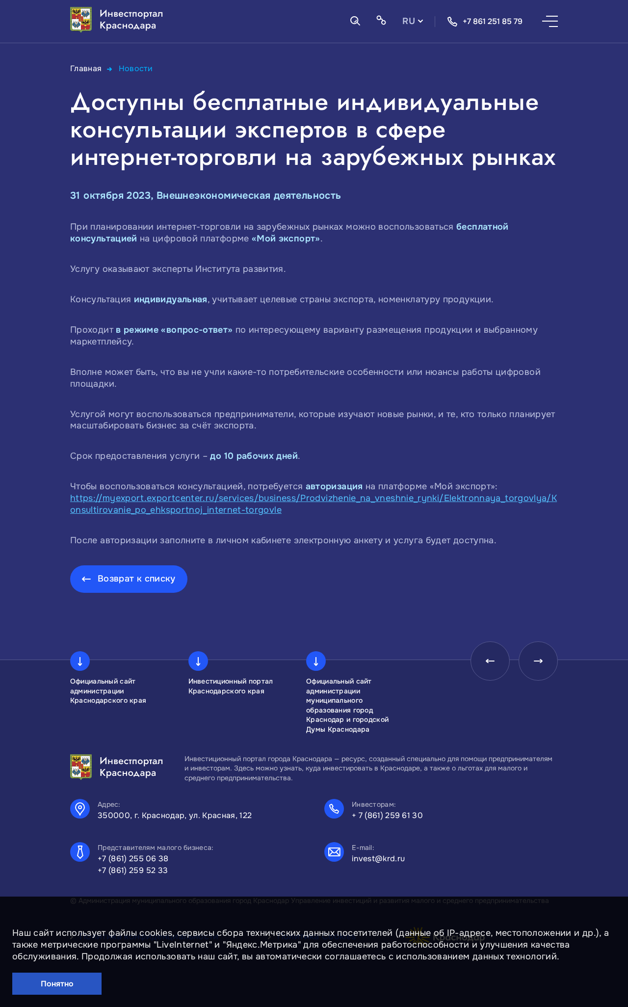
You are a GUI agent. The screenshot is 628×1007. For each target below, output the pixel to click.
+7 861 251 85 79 (493, 21)
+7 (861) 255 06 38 (133, 858)
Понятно (57, 984)
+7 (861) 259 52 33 (133, 870)
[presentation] (490, 661)
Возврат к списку (137, 578)
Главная (86, 68)
